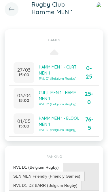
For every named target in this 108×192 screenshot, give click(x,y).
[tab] (36, 167)
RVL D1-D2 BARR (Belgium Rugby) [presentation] (45, 185)
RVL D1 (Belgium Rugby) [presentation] (36, 167)
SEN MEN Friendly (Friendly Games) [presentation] (46, 176)
